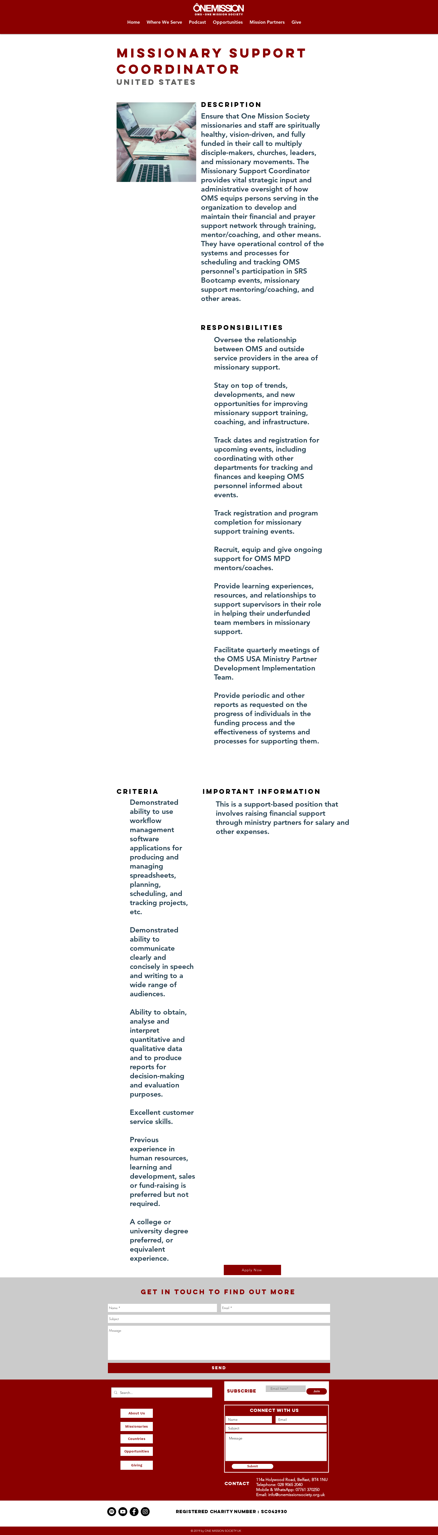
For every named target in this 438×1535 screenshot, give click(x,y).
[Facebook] (134, 1511)
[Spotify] (111, 1511)
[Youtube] (122, 1511)
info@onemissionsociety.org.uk (296, 1494)
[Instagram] (145, 1511)
